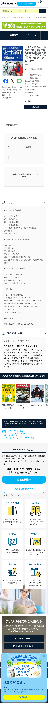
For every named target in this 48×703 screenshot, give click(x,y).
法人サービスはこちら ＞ (13, 495)
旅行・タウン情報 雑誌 (16, 17)
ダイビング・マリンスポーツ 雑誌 (18, 437)
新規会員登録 (24, 479)
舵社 (9, 95)
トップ (4, 17)
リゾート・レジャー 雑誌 (34, 17)
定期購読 (14, 35)
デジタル (9, 157)
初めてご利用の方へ (24, 489)
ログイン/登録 (26, 3)
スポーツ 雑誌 (8, 435)
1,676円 (29, 147)
